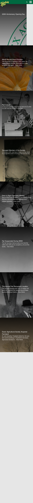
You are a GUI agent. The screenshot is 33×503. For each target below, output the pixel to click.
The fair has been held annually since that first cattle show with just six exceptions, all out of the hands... (15, 245)
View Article (18, 65)
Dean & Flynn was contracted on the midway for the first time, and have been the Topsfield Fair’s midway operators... (16, 199)
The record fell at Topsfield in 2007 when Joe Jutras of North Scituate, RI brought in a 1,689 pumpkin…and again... (15, 63)
